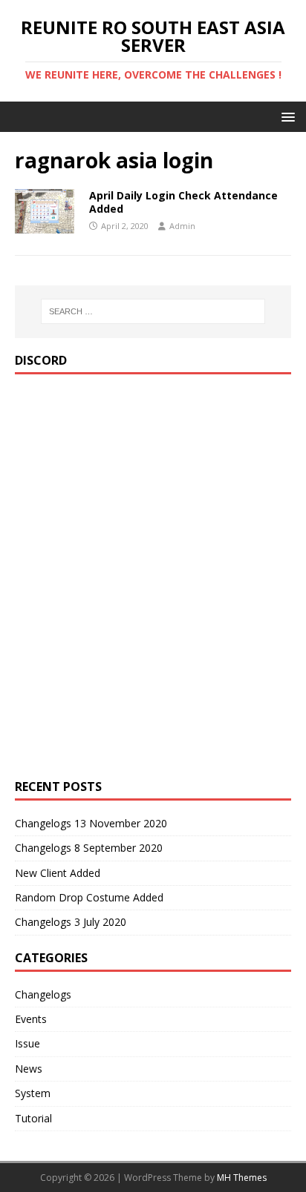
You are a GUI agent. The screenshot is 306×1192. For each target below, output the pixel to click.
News (28, 1069)
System (33, 1093)
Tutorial (33, 1118)
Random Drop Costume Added (89, 897)
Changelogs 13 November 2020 (91, 823)
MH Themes (242, 1177)
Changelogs (43, 994)
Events (31, 1019)
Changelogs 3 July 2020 (70, 922)
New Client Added (57, 873)
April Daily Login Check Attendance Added (183, 202)
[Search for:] (153, 311)
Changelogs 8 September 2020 (89, 848)
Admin (182, 225)
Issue (27, 1043)
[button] (285, 116)
